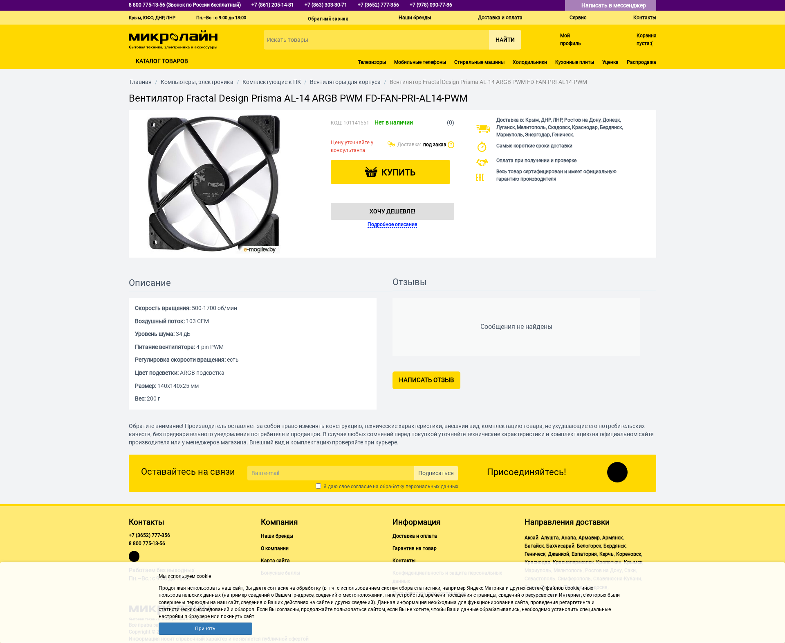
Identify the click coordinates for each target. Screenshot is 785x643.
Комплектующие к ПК (271, 82)
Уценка (610, 62)
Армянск (612, 538)
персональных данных (432, 486)
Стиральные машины (479, 62)
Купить (398, 172)
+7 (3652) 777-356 (149, 535)
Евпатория (584, 554)
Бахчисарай (560, 546)
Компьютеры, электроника (197, 82)
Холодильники (530, 62)
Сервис (578, 17)
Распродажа (641, 62)
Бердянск (614, 546)
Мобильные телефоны (420, 62)
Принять (205, 629)
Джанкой (558, 554)
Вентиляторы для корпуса (345, 82)
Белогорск (589, 546)
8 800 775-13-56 (147, 543)
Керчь (606, 554)
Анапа (568, 538)
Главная (141, 82)
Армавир (589, 538)
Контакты (644, 17)
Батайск (534, 546)
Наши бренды (415, 17)
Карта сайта (275, 561)
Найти (505, 39)
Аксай (531, 538)
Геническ (535, 554)
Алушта (550, 538)
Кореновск (628, 554)
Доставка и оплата (500, 17)
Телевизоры (372, 62)
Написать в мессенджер (614, 5)
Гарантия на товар (414, 548)
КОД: (336, 123)
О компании (275, 548)
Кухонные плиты (574, 62)
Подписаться (436, 473)
